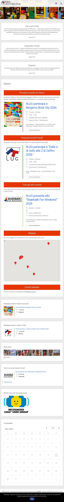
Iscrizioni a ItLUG (32, 46)
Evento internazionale (35, 215)
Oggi (52, 428)
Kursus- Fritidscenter (35, 213)
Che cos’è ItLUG (32, 26)
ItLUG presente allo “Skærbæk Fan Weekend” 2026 (41, 199)
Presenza (45, 215)
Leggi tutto (32, 37)
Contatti (32, 65)
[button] (15, 263)
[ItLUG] (11, 3)
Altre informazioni (34, 130)
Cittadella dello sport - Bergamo (38, 117)
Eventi (7, 83)
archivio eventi (31, 292)
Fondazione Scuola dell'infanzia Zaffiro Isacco (42, 164)
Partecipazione (43, 120)
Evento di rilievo (33, 120)
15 (56, 455)
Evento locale (33, 167)
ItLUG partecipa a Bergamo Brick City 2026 (28, 307)
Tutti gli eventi (8, 382)
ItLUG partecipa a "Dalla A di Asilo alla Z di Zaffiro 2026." (42, 150)
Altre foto (7, 357)
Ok (32, 499)
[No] (62, 497)
